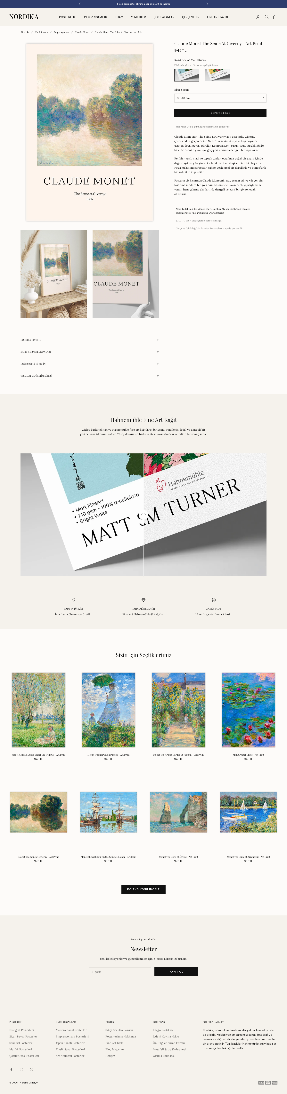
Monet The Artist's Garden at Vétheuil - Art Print (178, 754)
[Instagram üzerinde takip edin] (21, 1069)
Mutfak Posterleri (20, 1049)
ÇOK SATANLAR (164, 17)
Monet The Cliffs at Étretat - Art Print (178, 856)
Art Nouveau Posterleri (70, 1056)
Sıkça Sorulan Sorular (119, 1030)
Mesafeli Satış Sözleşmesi (169, 1049)
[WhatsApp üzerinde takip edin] (32, 1069)
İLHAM (119, 17)
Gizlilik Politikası (164, 1056)
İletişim (110, 1056)
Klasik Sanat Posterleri (70, 1049)
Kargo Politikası (163, 1030)
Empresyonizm (62, 32)
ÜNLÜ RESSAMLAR (95, 17)
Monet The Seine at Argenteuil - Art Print (248, 856)
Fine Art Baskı (114, 1043)
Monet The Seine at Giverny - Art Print (38, 856)
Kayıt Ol (176, 971)
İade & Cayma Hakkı (166, 1036)
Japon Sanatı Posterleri (70, 1043)
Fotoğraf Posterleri (21, 1030)
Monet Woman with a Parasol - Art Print (108, 754)
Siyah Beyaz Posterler (23, 1036)
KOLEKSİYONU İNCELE (143, 889)
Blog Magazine (115, 1049)
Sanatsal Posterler (21, 1043)
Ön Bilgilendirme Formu (169, 1043)
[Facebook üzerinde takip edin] (11, 1069)
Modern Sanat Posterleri (71, 1030)
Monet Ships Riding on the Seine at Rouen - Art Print (108, 856)
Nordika (25, 32)
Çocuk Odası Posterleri (24, 1056)
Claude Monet (82, 32)
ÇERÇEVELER (190, 17)
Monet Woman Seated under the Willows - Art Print (38, 754)
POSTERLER (67, 17)
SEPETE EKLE (220, 112)
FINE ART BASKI (217, 17)
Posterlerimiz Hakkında (120, 1036)
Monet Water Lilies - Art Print (248, 754)
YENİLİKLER (138, 17)
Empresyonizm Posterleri (72, 1036)
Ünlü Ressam (41, 32)
